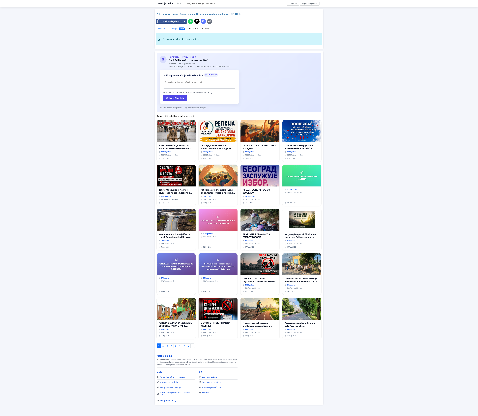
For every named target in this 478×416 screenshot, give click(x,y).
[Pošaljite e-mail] (203, 21)
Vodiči (160, 372)
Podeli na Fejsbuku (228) (173, 21)
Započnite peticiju (310, 3)
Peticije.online (166, 3)
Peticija (161, 28)
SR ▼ (181, 3)
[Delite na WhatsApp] (190, 21)
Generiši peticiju (176, 98)
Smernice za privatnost (200, 28)
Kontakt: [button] (210, 3)
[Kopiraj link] (209, 21)
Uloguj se (293, 3)
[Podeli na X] (197, 21)
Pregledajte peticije (195, 3)
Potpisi (177, 28)
